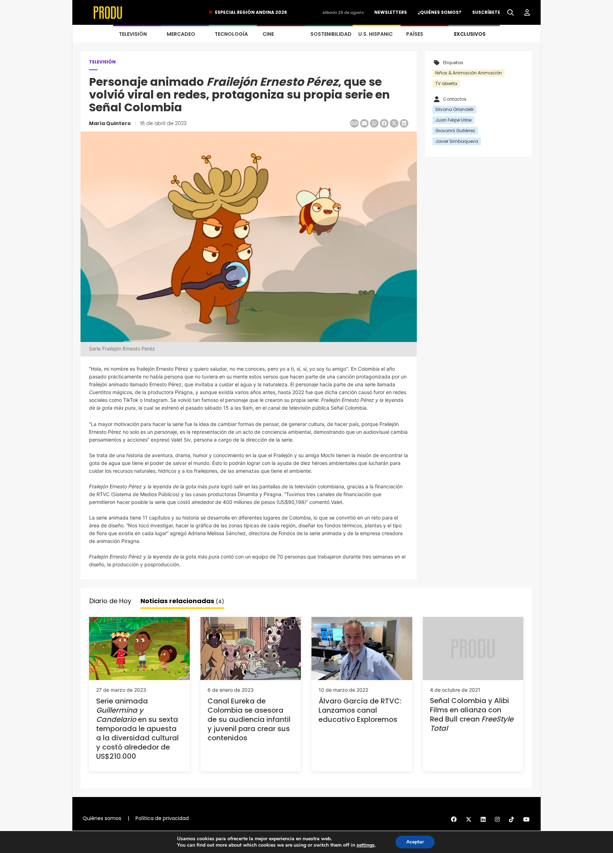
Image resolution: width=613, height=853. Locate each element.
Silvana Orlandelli (454, 109)
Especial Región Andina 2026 (251, 12)
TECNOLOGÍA (231, 34)
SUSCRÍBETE (486, 12)
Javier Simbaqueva (456, 141)
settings (366, 845)
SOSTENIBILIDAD (331, 34)
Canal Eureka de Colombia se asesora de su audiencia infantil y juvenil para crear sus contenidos (249, 719)
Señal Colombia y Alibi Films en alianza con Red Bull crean (471, 714)
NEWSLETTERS (390, 12)
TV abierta (446, 83)
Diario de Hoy (110, 600)
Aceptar (415, 841)
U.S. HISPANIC (375, 34)
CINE (268, 34)
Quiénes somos (102, 818)
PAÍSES (414, 34)
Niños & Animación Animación (468, 73)
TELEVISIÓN (133, 34)
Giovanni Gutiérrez (455, 131)
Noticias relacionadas (182, 600)
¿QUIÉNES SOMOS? (440, 12)
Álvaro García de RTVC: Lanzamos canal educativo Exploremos (360, 710)
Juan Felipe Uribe (453, 120)
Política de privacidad (162, 818)
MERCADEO (181, 34)
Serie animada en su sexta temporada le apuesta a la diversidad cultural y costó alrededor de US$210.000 (137, 728)
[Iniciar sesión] (527, 12)
